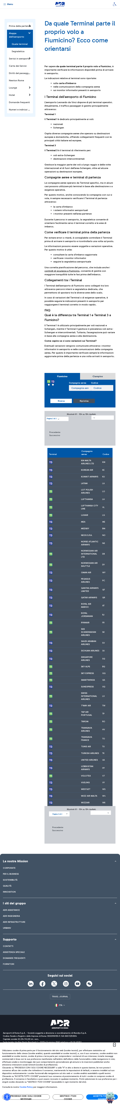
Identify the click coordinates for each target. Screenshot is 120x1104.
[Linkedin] (31, 984)
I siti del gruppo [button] (14, 903)
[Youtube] (77, 984)
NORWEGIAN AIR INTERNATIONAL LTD (89, 554)
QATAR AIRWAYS (89, 597)
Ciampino (97, 376)
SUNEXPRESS (87, 686)
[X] (54, 984)
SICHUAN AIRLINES (90, 650)
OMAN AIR (86, 572)
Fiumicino (62, 376)
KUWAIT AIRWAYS (89, 476)
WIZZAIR (85, 802)
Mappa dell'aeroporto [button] (16, 35)
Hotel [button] (12, 95)
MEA (83, 522)
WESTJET (85, 789)
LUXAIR (84, 515)
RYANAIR (85, 622)
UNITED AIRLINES (89, 760)
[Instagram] (66, 984)
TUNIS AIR (86, 746)
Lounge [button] (13, 87)
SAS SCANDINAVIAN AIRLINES (88, 632)
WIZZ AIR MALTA (89, 796)
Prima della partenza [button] (20, 26)
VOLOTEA (86, 776)
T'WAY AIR (86, 705)
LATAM (84, 483)
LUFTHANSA (87, 499)
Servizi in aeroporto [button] (19, 58)
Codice (94, 383)
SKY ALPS (85, 666)
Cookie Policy (26, 1087)
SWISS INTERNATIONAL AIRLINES (89, 696)
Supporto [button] (10, 939)
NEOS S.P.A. (86, 535)
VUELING (85, 782)
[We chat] (89, 984)
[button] (57, 419)
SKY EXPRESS (87, 673)
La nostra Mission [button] (15, 861)
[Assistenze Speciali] (114, 4)
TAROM (84, 721)
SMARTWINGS (88, 680)
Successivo (54, 435)
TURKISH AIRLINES (90, 753)
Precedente (54, 432)
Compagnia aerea (77, 383)
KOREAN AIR (87, 470)
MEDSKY (85, 528)
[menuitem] (9, 868)
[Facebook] (42, 984)
